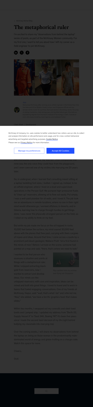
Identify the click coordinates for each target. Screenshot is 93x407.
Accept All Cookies (60, 151)
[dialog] (46, 142)
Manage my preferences (29, 151)
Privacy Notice (26, 142)
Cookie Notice (52, 139)
